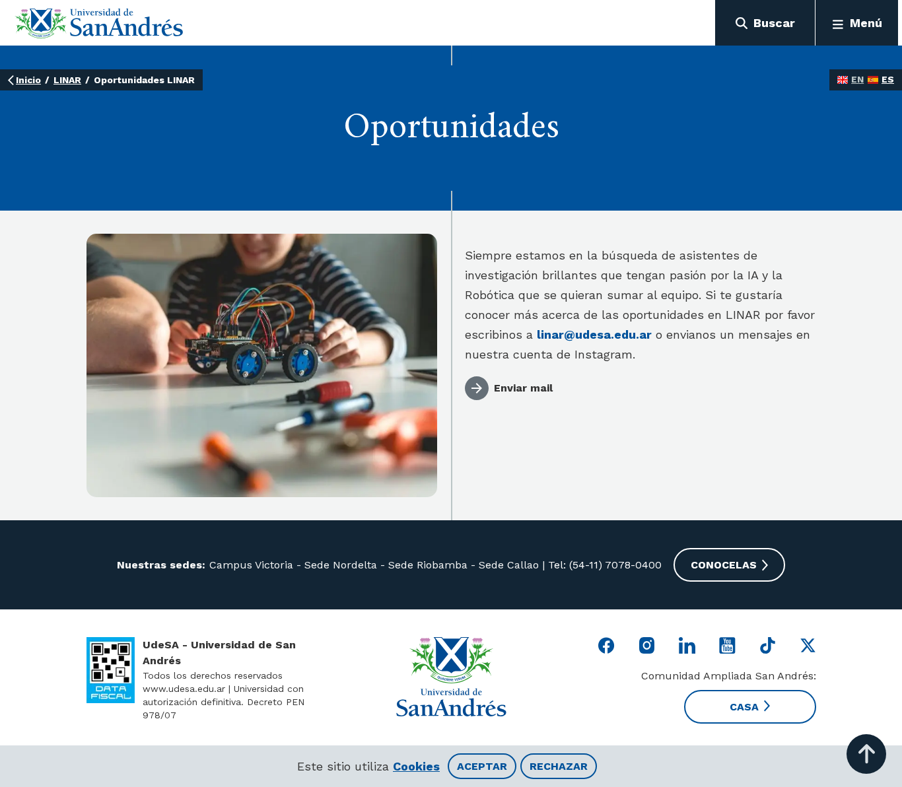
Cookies (416, 766)
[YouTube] (727, 645)
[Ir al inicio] (99, 23)
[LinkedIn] (687, 645)
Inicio (28, 80)
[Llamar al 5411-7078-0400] (111, 670)
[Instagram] (647, 645)
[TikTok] (767, 645)
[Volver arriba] (866, 754)
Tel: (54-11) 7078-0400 (603, 565)
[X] (808, 645)
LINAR (67, 80)
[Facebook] (606, 645)
